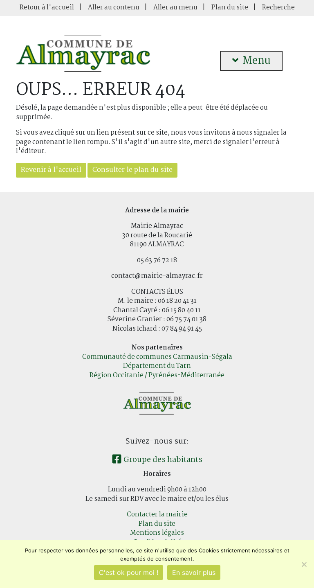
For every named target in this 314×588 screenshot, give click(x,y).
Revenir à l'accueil (51, 170)
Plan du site (229, 7)
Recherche (278, 7)
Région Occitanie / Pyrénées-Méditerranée (157, 375)
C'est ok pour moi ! (128, 572)
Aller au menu (175, 7)
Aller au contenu (113, 7)
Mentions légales (157, 533)
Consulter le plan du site (132, 170)
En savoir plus (193, 572)
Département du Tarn (157, 366)
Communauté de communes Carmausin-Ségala (157, 357)
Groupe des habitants (162, 460)
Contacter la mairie (157, 514)
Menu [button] (256, 61)
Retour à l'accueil (47, 7)
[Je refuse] (304, 564)
